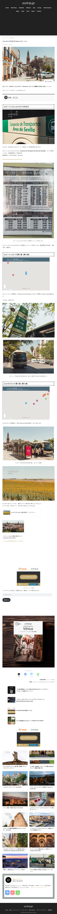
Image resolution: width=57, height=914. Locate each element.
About (33, 11)
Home (7, 7)
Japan (17, 11)
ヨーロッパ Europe (39, 682)
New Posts (14, 7)
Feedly (18, 895)
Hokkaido (21, 7)
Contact (39, 11)
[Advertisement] (28, 25)
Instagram (12, 895)
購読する (6, 600)
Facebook (7, 895)
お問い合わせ (32, 910)
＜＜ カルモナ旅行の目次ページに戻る (12, 541)
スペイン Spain (51, 679)
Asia (34, 7)
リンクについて (24, 910)
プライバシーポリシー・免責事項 (44, 910)
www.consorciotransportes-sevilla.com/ (12, 159)
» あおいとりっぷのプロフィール (38, 887)
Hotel (22, 11)
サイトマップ (16, 910)
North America (47, 7)
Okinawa (28, 7)
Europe (39, 7)
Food (27, 11)
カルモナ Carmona (50, 682)
